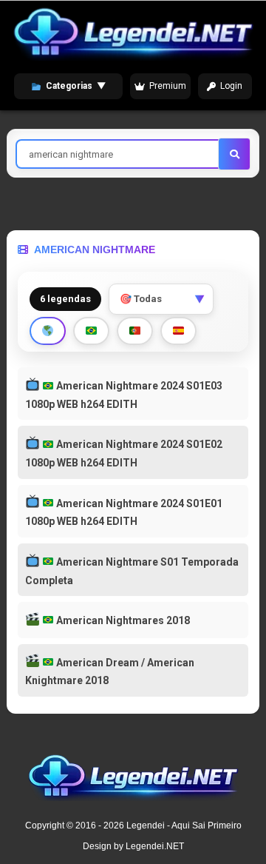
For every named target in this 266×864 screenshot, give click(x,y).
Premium (167, 86)
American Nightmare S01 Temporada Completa (132, 571)
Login (231, 86)
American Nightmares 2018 (122, 620)
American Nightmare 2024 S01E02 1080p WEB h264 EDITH (123, 453)
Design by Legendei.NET (133, 846)
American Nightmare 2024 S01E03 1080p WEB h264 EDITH (123, 395)
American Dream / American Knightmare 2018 (109, 672)
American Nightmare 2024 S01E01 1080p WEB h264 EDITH (123, 513)
